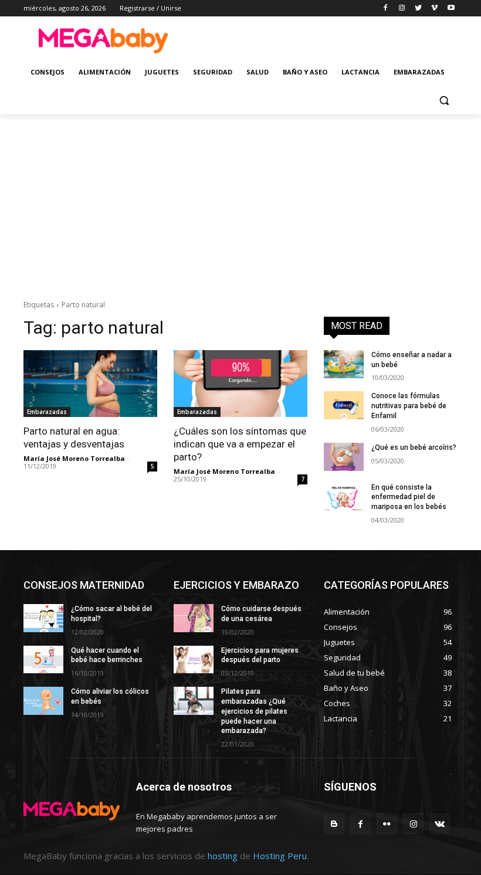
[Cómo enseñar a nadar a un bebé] (344, 364)
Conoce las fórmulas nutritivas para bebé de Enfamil (408, 406)
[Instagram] (402, 8)
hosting (223, 856)
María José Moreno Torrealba (74, 458)
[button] (444, 100)
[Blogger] (334, 823)
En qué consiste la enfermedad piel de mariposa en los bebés (408, 497)
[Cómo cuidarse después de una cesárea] (194, 618)
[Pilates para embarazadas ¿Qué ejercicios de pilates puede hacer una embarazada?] (194, 701)
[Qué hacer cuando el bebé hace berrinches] (43, 660)
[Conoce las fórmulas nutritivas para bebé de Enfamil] (344, 405)
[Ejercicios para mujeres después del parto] (194, 660)
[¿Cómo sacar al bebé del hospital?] (43, 618)
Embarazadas (47, 412)
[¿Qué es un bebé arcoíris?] (344, 457)
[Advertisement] (320, 39)
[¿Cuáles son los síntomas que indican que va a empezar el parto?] (240, 383)
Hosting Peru (280, 856)
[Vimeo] (434, 8)
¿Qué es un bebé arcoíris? (413, 447)
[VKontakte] (439, 823)
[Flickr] (387, 823)
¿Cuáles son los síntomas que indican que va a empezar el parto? (240, 444)
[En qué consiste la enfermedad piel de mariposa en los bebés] (344, 497)
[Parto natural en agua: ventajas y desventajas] (90, 383)
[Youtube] (451, 8)
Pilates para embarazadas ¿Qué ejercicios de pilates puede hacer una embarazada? (254, 711)
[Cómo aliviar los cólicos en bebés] (43, 701)
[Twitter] (418, 8)
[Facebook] (385, 8)
